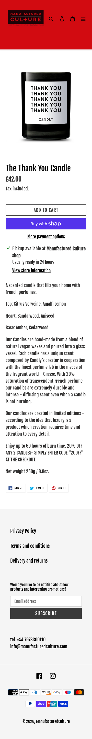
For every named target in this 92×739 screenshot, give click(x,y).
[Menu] (83, 19)
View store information (31, 270)
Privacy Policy (23, 531)
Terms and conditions (30, 546)
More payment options (46, 236)
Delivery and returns (29, 561)
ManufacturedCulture (53, 721)
